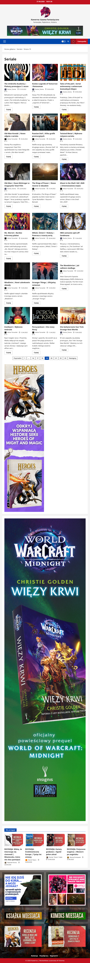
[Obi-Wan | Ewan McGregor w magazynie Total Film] (17, 171)
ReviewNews (44, 961)
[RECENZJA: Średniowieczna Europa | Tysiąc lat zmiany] (34, 840)
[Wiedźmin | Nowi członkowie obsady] (17, 270)
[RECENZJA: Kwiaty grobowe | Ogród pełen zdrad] (55, 840)
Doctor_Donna (11, 89)
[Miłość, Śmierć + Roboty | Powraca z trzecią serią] (45, 221)
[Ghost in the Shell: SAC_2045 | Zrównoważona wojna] (73, 171)
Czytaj (9, 109)
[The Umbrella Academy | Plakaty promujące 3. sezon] (17, 72)
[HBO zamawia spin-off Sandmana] (73, 221)
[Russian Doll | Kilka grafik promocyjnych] (45, 122)
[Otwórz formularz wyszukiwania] (68, 41)
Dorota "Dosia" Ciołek (55, 857)
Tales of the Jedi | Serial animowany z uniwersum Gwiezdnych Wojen (71, 86)
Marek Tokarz (32, 860)
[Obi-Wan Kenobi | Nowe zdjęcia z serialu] (17, 122)
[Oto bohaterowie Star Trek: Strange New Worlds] (73, 315)
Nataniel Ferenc (12, 862)
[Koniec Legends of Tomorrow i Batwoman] (45, 72)
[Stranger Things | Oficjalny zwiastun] (45, 270)
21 (56, 358)
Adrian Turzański (12, 139)
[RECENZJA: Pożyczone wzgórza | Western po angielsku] (76, 840)
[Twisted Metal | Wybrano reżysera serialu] (73, 122)
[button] (4, 41)
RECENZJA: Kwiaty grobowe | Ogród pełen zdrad (54, 852)
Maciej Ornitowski (75, 857)
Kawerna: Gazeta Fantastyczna (45, 19)
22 (61, 358)
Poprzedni (17, 358)
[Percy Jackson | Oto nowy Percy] (45, 315)
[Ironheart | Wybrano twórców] (17, 315)
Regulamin (54, 956)
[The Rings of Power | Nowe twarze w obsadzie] (45, 171)
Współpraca (43, 956)
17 (38, 358)
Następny (72, 358)
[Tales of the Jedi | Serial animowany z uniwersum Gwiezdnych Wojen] (73, 72)
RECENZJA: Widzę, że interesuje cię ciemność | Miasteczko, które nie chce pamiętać (13, 854)
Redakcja (34, 956)
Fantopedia (82, 41)
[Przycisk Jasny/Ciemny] (63, 41)
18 (42, 358)
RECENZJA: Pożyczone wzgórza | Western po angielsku (76, 852)
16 (33, 358)
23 (65, 358)
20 (51, 358)
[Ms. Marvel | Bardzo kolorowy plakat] (17, 221)
